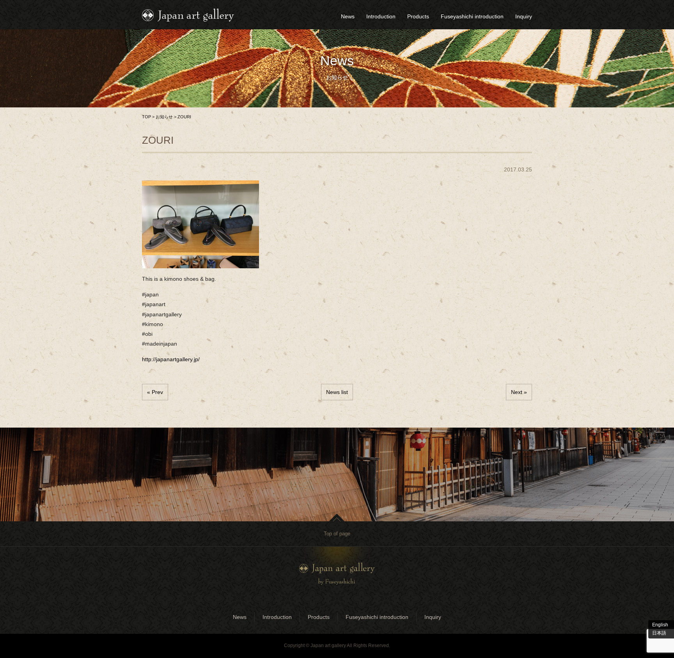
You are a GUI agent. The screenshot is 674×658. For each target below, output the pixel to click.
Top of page (337, 534)
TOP (146, 116)
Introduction (381, 16)
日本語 (659, 633)
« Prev (155, 392)
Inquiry (523, 16)
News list (337, 392)
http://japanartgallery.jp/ (171, 359)
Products (418, 16)
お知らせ (164, 116)
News (348, 16)
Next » (519, 392)
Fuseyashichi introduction (472, 16)
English (660, 625)
